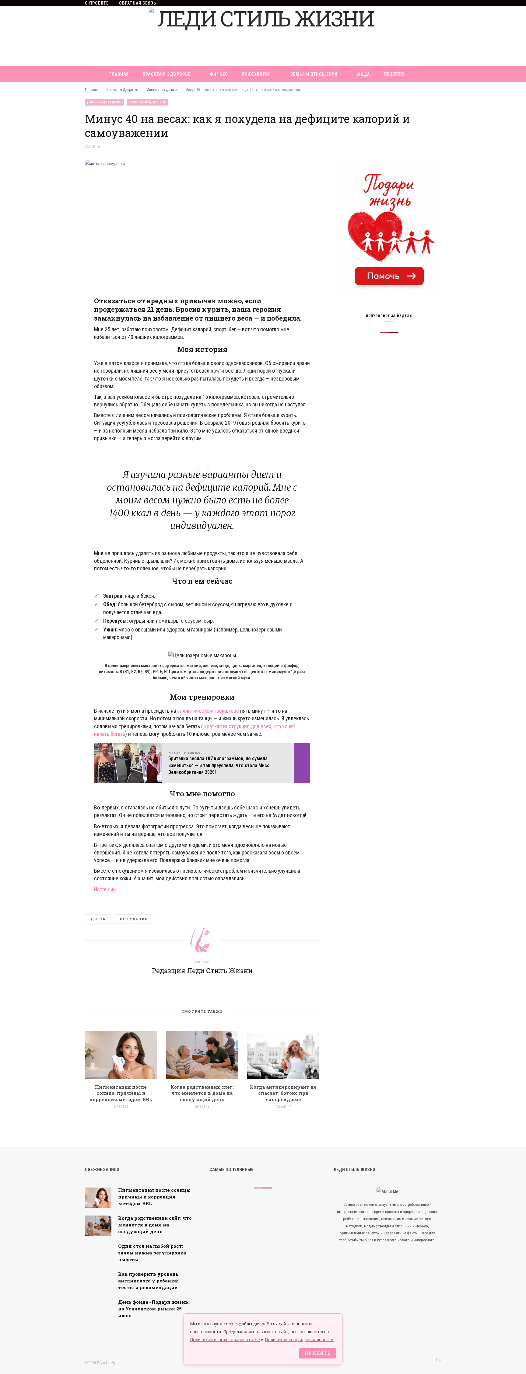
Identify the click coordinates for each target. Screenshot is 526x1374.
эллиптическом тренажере (208, 711)
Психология (256, 74)
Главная (119, 74)
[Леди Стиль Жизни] (263, 36)
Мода (363, 74)
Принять (318, 1353)
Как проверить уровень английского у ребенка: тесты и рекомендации (148, 1280)
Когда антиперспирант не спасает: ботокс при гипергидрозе (283, 1093)
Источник (105, 889)
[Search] (288, 90)
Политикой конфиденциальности (299, 1339)
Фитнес (219, 74)
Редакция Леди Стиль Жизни (202, 970)
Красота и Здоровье (166, 74)
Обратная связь (137, 3)
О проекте (97, 3)
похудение (134, 919)
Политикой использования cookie (225, 1339)
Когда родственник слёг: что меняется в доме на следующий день (202, 1093)
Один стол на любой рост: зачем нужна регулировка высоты (152, 1252)
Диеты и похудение (104, 102)
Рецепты (394, 74)
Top (438, 1360)
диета (98, 919)
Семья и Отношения (314, 74)
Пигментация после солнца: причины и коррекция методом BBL (121, 1093)
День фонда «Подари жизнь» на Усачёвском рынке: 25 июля (154, 1308)
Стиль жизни (253, 90)
